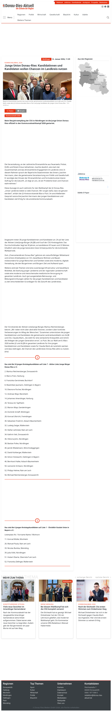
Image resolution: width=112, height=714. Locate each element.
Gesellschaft (55, 14)
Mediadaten (103, 2)
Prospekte (94, 2)
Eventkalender (76, 2)
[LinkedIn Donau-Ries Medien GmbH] (108, 6)
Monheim (6, 692)
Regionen (21, 14)
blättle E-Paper (83, 193)
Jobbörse (67, 2)
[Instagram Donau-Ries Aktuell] (102, 6)
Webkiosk (59, 2)
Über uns (60, 703)
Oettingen (6, 698)
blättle (85, 14)
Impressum (61, 690)
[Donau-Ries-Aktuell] (18, 6)
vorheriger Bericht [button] (84, 577)
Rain (5, 700)
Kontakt (60, 695)
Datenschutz (62, 692)
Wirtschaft (41, 14)
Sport (32, 687)
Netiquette (61, 700)
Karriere (60, 687)
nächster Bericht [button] (102, 577)
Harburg (6, 690)
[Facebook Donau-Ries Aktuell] (105, 6)
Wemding (6, 703)
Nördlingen (7, 695)
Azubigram (86, 2)
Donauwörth (7, 687)
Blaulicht (66, 14)
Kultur (76, 14)
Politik (31, 14)
